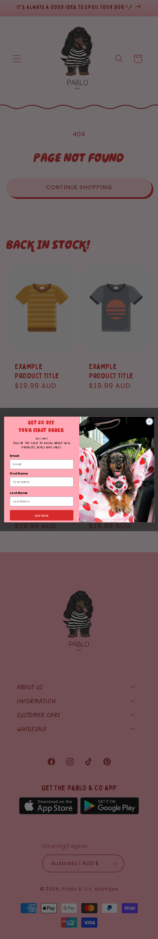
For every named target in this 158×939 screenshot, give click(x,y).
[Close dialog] (149, 421)
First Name (18, 473)
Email (14, 456)
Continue (41, 515)
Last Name (18, 493)
